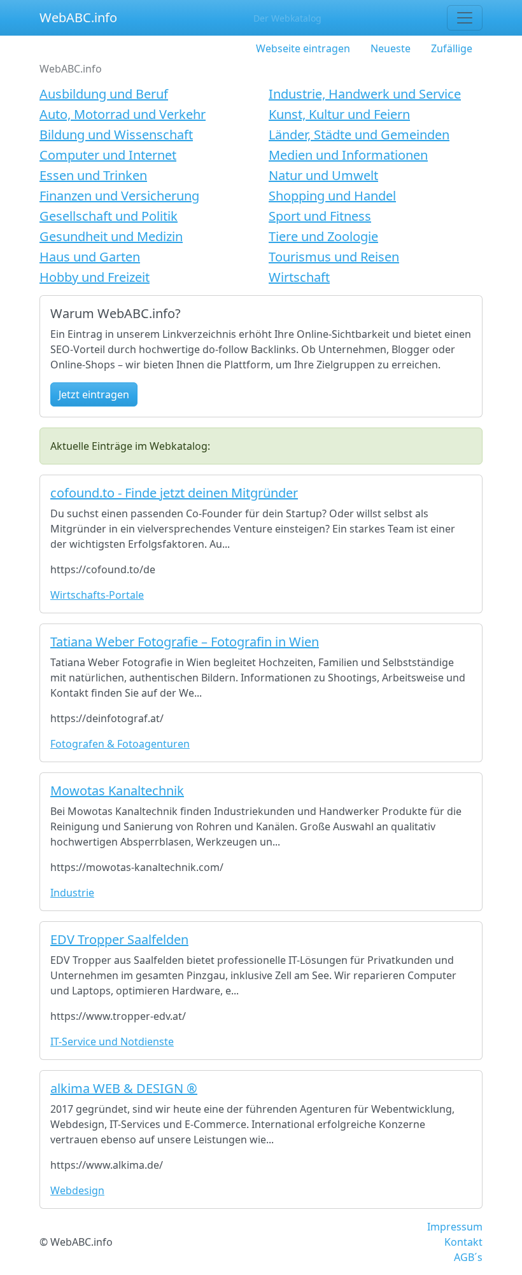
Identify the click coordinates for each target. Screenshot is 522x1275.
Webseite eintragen (303, 48)
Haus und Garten (89, 256)
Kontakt (463, 1242)
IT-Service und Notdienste (112, 1042)
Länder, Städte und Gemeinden (359, 134)
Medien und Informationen (348, 155)
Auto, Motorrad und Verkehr (122, 114)
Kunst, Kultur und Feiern (339, 114)
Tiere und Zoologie (323, 236)
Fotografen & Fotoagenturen (120, 744)
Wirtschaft (299, 277)
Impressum (455, 1227)
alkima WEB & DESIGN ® (123, 1088)
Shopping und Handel (332, 195)
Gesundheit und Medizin (111, 236)
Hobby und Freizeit (94, 277)
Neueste (390, 48)
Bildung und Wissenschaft (116, 134)
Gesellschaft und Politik (108, 216)
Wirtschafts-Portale (97, 595)
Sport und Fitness (320, 216)
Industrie (72, 893)
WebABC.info (78, 17)
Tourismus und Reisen (334, 256)
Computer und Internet (107, 155)
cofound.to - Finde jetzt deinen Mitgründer (174, 492)
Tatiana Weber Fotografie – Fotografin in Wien (184, 641)
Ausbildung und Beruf (103, 93)
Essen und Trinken (93, 175)
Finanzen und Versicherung (119, 195)
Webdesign (77, 1190)
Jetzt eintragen (94, 394)
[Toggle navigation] (465, 18)
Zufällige (451, 48)
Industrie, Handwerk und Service (365, 93)
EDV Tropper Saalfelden (119, 939)
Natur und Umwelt (323, 175)
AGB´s (468, 1257)
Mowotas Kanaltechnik (117, 790)
